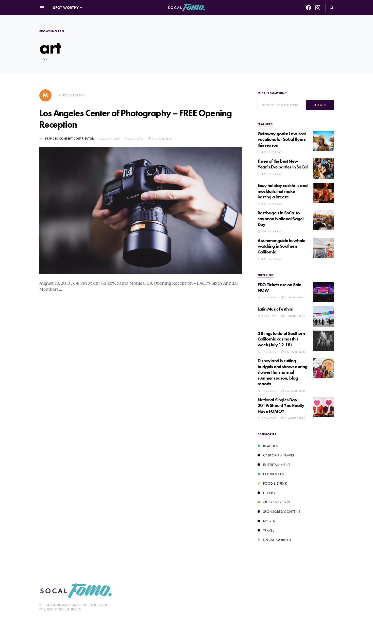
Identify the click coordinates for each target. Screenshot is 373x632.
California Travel (278, 455)
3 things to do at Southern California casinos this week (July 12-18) (281, 339)
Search (319, 105)
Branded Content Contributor (69, 138)
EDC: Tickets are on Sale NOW (279, 287)
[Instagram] (317, 7)
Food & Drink (275, 483)
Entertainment (276, 464)
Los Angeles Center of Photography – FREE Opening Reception (135, 118)
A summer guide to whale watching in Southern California (281, 246)
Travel (268, 530)
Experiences (273, 474)
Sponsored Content (281, 511)
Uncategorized (277, 539)
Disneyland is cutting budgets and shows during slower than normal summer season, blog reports (283, 372)
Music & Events (276, 502)
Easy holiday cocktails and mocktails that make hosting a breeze (283, 191)
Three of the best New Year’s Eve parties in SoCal (283, 164)
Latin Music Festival (275, 309)
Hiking (269, 492)
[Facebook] (308, 7)
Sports (269, 521)
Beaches (270, 445)
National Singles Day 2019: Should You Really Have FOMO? (281, 405)
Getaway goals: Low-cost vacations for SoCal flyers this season (282, 139)
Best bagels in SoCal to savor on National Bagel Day (280, 218)
